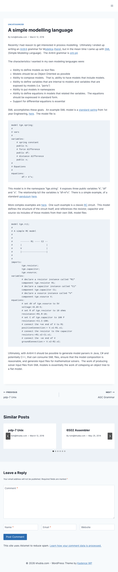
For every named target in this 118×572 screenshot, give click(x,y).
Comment (11, 488)
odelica (49, 49)
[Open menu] (112, 5)
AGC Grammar (106, 395)
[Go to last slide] (8, 436)
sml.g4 (74, 53)
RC (85, 205)
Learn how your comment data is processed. (75, 545)
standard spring (88, 109)
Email (47, 527)
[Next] (110, 436)
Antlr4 (23, 49)
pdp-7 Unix (10, 395)
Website (86, 527)
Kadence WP (84, 563)
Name (9, 527)
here (57, 49)
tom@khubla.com (19, 37)
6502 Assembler (78, 430)
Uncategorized (16, 24)
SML (107, 49)
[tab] (53, 451)
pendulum (25, 196)
